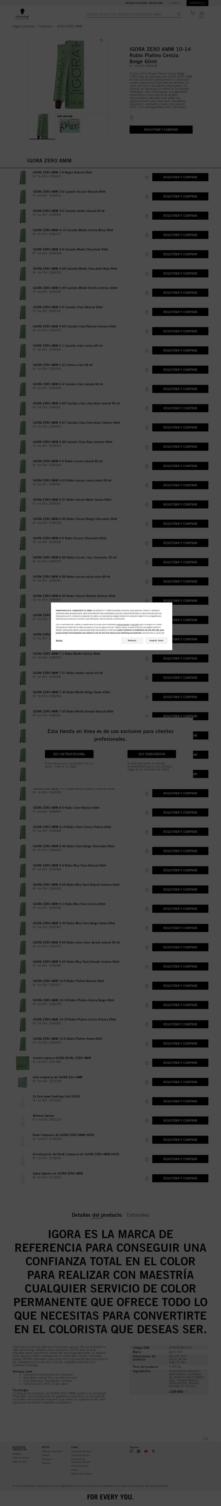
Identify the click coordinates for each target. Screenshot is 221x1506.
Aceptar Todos (156, 640)
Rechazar (132, 640)
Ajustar (59, 640)
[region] (111, 626)
